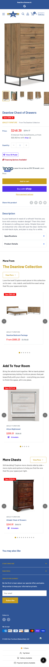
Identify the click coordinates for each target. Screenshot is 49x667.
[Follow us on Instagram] (8, 619)
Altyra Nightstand (13, 429)
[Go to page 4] (25, 352)
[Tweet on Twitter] (40, 202)
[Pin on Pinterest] (36, 202)
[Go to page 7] (27, 537)
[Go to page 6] (29, 352)
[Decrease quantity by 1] (13, 145)
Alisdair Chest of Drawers (16, 520)
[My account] (28, 14)
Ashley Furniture (9, 122)
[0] (32, 14)
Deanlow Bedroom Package (17, 335)
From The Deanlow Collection (29, 122)
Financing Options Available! (15, 160)
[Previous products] (4, 321)
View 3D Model (11, 155)
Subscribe (10, 600)
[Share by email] (45, 202)
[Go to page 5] (27, 352)
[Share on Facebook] (31, 202)
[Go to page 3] (23, 352)
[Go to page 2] (21, 352)
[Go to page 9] (31, 537)
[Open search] (23, 14)
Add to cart (24, 181)
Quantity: (6, 145)
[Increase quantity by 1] (26, 145)
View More (9, 275)
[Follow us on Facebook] (4, 619)
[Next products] (45, 321)
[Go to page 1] (19, 352)
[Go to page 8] (29, 537)
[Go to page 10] (33, 537)
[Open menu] (3, 14)
